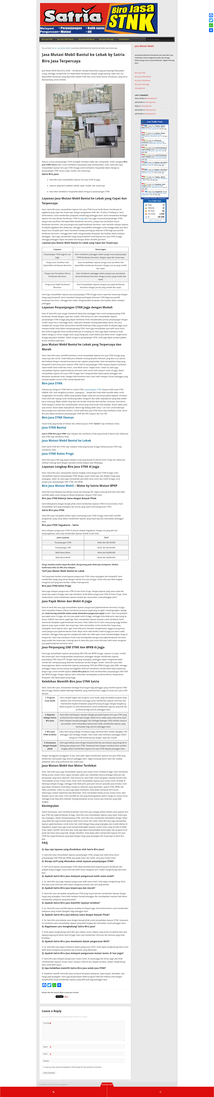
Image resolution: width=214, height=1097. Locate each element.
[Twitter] (211, 20)
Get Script (147, 198)
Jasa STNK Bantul (54, 427)
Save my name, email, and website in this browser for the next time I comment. (73, 1067)
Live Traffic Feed (154, 122)
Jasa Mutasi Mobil (63, 48)
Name (47, 1047)
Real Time (154, 198)
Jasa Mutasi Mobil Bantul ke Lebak (66, 440)
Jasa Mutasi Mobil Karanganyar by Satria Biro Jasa (152, 186)
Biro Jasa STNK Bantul (86, 39)
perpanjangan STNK (93, 389)
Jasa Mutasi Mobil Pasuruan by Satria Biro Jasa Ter (153, 142)
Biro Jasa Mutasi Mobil (58, 485)
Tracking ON (161, 198)
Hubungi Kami (124, 39)
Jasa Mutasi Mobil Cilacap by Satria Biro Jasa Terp (154, 150)
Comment (47, 1023)
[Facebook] (211, 15)
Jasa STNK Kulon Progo (58, 453)
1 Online (150, 220)
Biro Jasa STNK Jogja (106, 39)
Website (46, 1061)
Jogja (82, 218)
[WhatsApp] (211, 25)
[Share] (211, 30)
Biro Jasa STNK (47, 39)
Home (54, 48)
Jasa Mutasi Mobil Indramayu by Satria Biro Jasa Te (152, 135)
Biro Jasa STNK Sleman (65, 39)
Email (47, 1054)
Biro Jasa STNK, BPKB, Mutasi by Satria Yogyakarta (153, 128)
